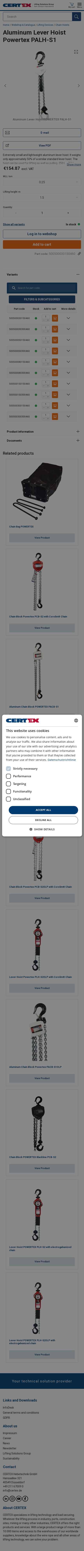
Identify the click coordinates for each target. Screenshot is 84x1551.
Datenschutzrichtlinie (62, 760)
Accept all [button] (43, 810)
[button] (42, 829)
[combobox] (76, 720)
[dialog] (42, 775)
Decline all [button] (43, 820)
